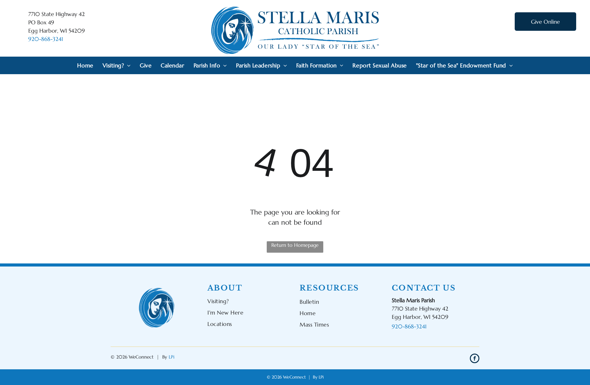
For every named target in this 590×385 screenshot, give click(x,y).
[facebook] (474, 359)
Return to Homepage (295, 245)
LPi (172, 357)
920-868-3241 (45, 38)
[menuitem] (85, 65)
